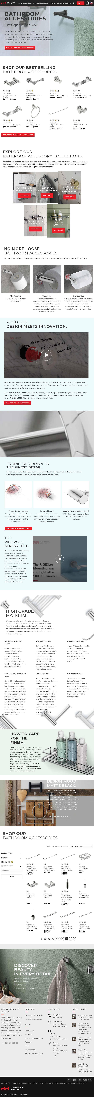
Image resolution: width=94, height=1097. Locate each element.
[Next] (74, 938)
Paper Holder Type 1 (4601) (33, 96)
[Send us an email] (10, 1043)
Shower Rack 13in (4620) (12, 125)
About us (28, 1042)
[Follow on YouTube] (17, 1043)
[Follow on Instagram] (6, 1043)
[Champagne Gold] (12, 862)
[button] (73, 3)
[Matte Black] (2, 862)
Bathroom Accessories (41, 3)
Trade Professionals (64, 3)
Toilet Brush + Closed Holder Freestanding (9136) (66, 898)
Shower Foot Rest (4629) (9, 96)
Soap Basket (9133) (83, 869)
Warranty (28, 1034)
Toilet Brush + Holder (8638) (32, 927)
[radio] (4, 91)
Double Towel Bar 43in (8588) (84, 927)
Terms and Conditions (34, 1053)
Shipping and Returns (34, 1038)
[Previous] (43, 938)
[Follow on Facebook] (3, 1043)
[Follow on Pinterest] (13, 1043)
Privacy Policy (30, 1050)
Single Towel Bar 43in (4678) (58, 126)
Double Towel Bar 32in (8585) (66, 927)
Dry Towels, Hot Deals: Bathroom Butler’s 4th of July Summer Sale (84, 1041)
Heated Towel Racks (24, 3)
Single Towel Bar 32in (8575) (32, 869)
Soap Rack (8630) (48, 897)
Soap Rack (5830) (30, 897)
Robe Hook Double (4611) (80, 126)
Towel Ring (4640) (33, 125)
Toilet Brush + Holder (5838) (84, 897)
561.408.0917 (58, 1017)
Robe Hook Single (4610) (59, 95)
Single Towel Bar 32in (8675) (49, 869)
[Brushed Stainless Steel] (9, 862)
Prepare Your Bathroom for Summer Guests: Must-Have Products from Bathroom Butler (85, 1028)
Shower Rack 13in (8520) (82, 95)
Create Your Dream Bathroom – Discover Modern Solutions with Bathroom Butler (85, 1055)
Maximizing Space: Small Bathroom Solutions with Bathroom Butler (85, 1068)
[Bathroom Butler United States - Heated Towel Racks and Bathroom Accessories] (8, 3)
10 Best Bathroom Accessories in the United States (85, 1017)
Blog (27, 1046)
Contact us (29, 1031)
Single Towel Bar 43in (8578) (66, 869)
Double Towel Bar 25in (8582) (49, 927)
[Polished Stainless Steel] (5, 862)
